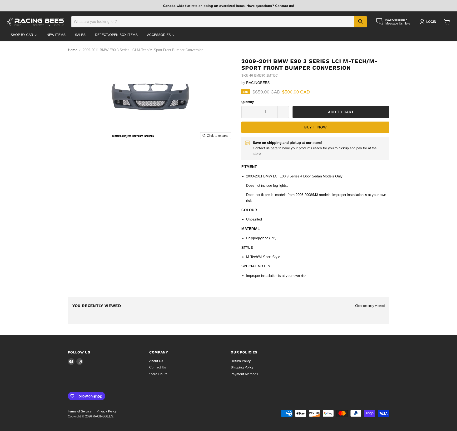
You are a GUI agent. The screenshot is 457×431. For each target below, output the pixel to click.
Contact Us (157, 367)
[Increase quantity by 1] (283, 112)
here (274, 148)
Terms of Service (79, 411)
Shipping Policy (242, 367)
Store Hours (158, 374)
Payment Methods (244, 374)
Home (72, 50)
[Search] (360, 21)
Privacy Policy (107, 411)
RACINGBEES (258, 83)
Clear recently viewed (370, 306)
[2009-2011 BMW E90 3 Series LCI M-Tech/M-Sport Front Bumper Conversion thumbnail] (85, 155)
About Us (156, 361)
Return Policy (241, 361)
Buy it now (315, 127)
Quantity (247, 102)
